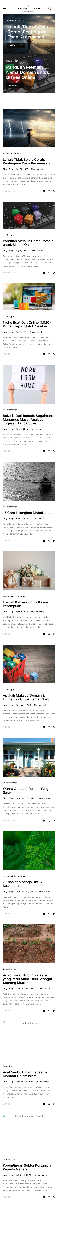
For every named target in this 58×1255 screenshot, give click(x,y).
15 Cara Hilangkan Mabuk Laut (27, 513)
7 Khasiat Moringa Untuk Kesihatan (22, 884)
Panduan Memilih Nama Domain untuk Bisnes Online (27, 72)
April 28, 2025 (22, 518)
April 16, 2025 (22, 611)
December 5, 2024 (24, 1081)
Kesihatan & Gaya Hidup (14, 596)
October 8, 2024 (23, 1175)
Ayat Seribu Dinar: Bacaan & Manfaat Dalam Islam (25, 1074)
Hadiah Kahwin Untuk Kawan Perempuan (26, 604)
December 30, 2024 (25, 798)
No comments (37, 169)
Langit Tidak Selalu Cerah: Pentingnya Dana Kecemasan (27, 32)
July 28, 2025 (22, 169)
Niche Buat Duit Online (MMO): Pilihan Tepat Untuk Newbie (27, 324)
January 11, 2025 (23, 705)
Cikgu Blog (8, 169)
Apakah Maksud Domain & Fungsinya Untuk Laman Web (26, 697)
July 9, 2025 (21, 250)
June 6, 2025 (22, 429)
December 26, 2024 (25, 988)
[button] (54, 9)
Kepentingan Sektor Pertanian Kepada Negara (27, 1167)
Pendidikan (8, 1066)
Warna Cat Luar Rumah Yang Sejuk (25, 790)
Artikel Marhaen (10, 410)
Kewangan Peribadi (16, 20)
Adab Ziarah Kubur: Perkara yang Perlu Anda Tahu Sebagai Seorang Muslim (27, 979)
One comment (43, 988)
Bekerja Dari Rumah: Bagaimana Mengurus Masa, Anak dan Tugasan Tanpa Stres (28, 419)
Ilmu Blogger (12, 61)
